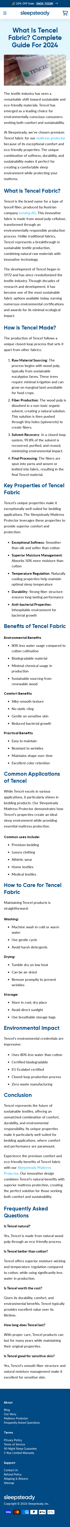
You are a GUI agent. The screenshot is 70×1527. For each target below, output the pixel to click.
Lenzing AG (27, 213)
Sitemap (9, 1483)
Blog (7, 1409)
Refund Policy (13, 1474)
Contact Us (11, 1470)
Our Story (10, 1414)
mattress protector (50, 138)
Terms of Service (14, 1444)
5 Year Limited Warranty (19, 1453)
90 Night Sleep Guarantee (20, 1448)
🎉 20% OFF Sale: (32, 3)
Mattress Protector (16, 1418)
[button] (5, 13)
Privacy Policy (13, 1440)
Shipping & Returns (16, 1478)
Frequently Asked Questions (22, 1422)
